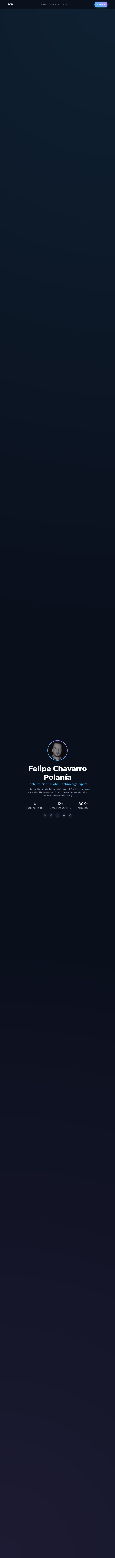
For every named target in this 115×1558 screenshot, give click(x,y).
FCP (11, 4)
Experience (54, 4)
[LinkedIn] (45, 815)
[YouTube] (64, 815)
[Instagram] (51, 815)
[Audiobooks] (70, 815)
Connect (101, 4)
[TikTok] (57, 815)
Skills (65, 4)
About (43, 4)
